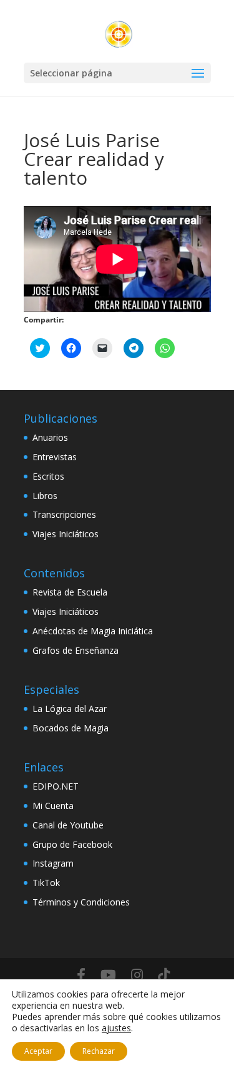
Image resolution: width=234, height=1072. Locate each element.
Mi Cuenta (53, 806)
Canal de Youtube (68, 825)
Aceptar (38, 1051)
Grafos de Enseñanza (75, 650)
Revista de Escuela (69, 592)
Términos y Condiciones (81, 902)
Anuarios (50, 437)
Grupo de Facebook (72, 844)
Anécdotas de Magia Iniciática (92, 631)
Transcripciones (64, 514)
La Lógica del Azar (69, 708)
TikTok (46, 883)
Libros (44, 496)
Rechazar (98, 1051)
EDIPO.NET (55, 786)
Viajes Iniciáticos (65, 534)
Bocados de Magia (70, 728)
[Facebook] (81, 974)
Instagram (53, 863)
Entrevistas (54, 457)
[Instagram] (137, 974)
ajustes (116, 1028)
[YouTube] (108, 974)
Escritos (48, 476)
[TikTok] (164, 974)
